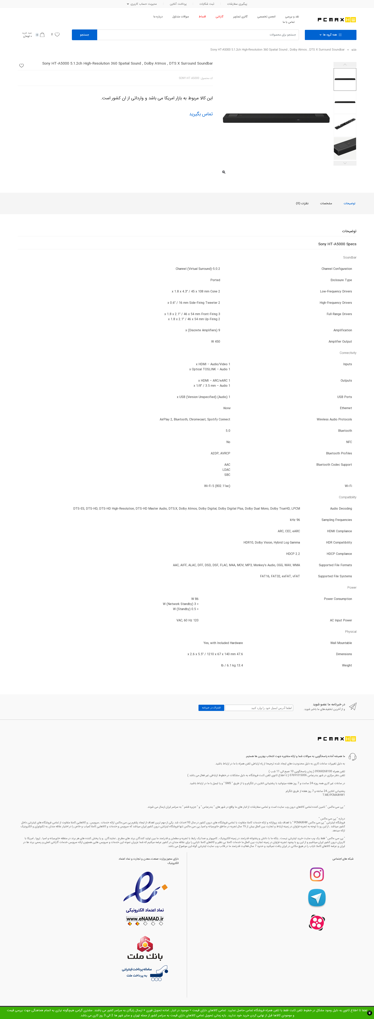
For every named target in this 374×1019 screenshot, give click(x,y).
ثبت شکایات (206, 4)
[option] (276, 119)
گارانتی (219, 16)
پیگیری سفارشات (237, 4)
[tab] (349, 203)
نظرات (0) (302, 203)
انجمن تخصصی (266, 16)
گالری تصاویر (240, 16)
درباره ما (158, 16)
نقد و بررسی (292, 16)
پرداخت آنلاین (178, 4)
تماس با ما (289, 22)
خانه (353, 49)
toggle (369, 1013)
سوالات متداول (180, 16)
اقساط (202, 16)
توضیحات (349, 203)
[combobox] (207, 34)
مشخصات (326, 203)
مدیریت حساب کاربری (144, 4)
